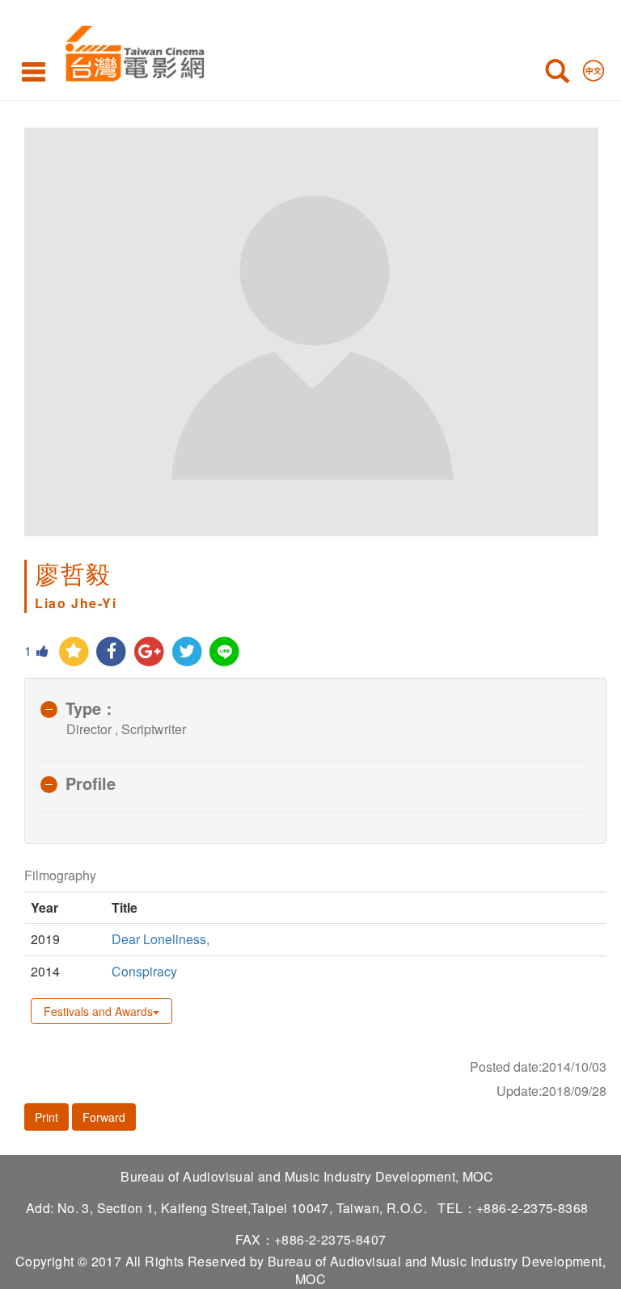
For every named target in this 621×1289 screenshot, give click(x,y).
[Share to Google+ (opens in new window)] (149, 652)
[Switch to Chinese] (593, 67)
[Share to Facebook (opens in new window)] (112, 652)
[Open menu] (33, 71)
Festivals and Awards (98, 1011)
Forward (103, 1117)
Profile (90, 783)
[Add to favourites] (74, 652)
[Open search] (557, 74)
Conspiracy (144, 971)
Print (46, 1117)
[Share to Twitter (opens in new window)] (187, 652)
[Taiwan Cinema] (130, 50)
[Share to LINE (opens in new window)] (225, 652)
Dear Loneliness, (160, 939)
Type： (91, 708)
